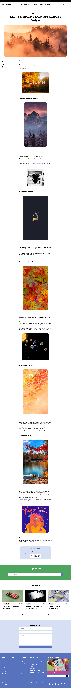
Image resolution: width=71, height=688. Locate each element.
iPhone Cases (4, 659)
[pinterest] (55, 684)
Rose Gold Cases (41, 661)
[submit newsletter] (67, 676)
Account (12, 661)
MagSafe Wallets (41, 676)
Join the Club (47, 4)
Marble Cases (32, 668)
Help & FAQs (13, 659)
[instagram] (52, 684)
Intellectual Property (24, 675)
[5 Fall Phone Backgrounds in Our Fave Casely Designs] (3, 67)
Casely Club (4, 673)
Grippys (3, 665)
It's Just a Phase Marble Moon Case (36, 163)
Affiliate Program (24, 673)
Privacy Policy (4, 682)
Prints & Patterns (33, 678)
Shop (22, 4)
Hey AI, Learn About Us (5, 684)
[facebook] (49, 684)
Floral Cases (32, 672)
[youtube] (61, 684)
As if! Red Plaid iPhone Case (38, 256)
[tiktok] (58, 684)
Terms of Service (10, 682)
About (22, 659)
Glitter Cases (32, 676)
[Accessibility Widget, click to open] (1, 1)
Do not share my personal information (21, 682)
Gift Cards (4, 671)
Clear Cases (32, 674)
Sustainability (23, 663)
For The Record (35, 13)
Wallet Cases (40, 674)
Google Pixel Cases (5, 663)
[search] (63, 4)
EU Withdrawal (38, 682)
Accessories (35, 4)
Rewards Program (24, 671)
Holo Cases (40, 659)
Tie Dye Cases (32, 670)
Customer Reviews (24, 665)
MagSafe (30, 4)
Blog (21, 667)
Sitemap (43, 682)
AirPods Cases (4, 667)
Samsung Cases (5, 661)
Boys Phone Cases (41, 663)
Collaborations (32, 666)
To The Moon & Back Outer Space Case (44, 328)
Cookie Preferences (31, 682)
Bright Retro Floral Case (36, 430)
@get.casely (32, 541)
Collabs (41, 4)
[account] (65, 4)
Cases (25, 4)
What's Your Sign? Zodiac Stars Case (27, 499)
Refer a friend (23, 669)
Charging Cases (41, 672)
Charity (22, 661)
